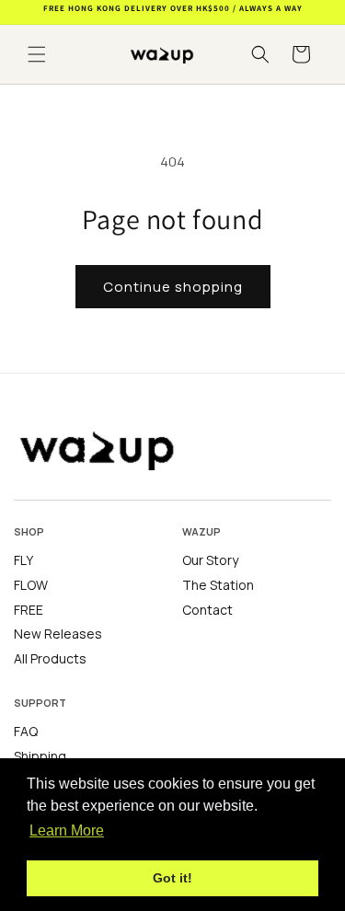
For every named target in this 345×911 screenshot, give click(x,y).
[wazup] (115, 448)
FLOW (31, 585)
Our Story (210, 560)
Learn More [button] (66, 830)
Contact (207, 610)
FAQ (26, 731)
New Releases (58, 634)
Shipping (40, 756)
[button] (37, 54)
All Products (50, 659)
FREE (28, 610)
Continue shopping (173, 286)
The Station (218, 585)
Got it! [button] (172, 878)
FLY (23, 560)
